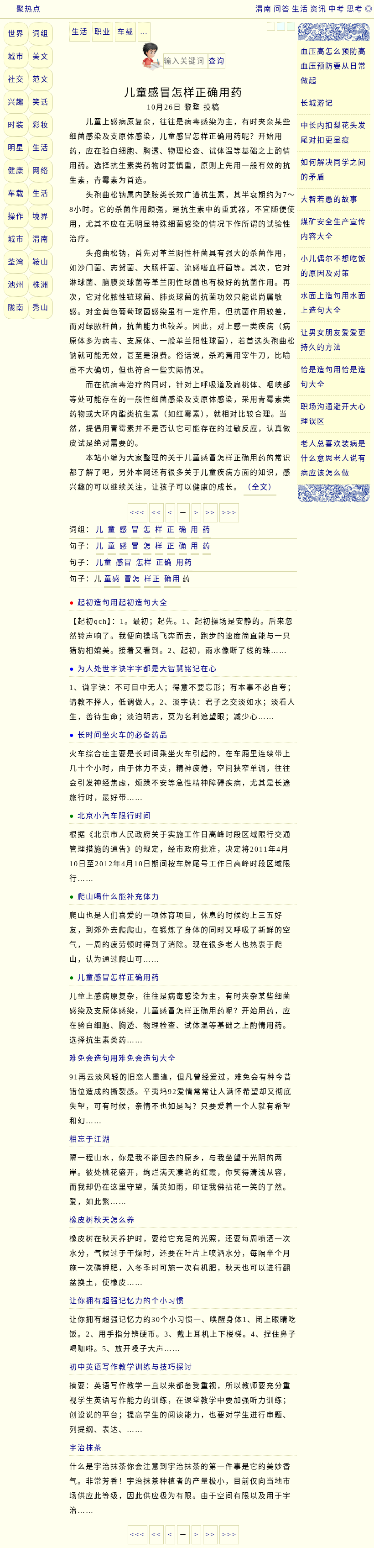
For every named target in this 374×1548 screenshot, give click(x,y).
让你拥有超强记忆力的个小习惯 (126, 1301)
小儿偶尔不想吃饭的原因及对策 (333, 266)
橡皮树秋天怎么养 (102, 1220)
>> (210, 512)
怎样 (144, 562)
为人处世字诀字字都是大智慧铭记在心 (147, 669)
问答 (282, 9)
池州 (16, 285)
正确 (164, 562)
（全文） (260, 487)
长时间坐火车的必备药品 (123, 735)
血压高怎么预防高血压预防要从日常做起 (333, 65)
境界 (40, 216)
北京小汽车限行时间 (114, 816)
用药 (184, 562)
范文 (40, 79)
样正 (152, 579)
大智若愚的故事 (329, 199)
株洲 (40, 285)
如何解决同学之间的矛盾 (333, 169)
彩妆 (40, 125)
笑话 (40, 102)
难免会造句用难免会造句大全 (122, 1058)
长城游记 (317, 103)
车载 (16, 193)
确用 (172, 579)
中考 (336, 9)
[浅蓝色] (281, 26)
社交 (16, 79)
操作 (16, 216)
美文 (40, 56)
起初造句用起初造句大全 (123, 602)
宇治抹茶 (85, 1448)
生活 (300, 9)
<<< (137, 512)
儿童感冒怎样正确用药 (119, 977)
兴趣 (16, 102)
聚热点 (28, 9)
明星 (16, 148)
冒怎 (132, 579)
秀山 (40, 307)
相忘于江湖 (89, 1139)
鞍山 (40, 262)
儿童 (104, 562)
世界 (16, 33)
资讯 (318, 9)
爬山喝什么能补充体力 (119, 896)
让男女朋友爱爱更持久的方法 (333, 340)
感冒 (124, 562)
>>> (229, 512)
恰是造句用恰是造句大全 (333, 377)
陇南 (16, 307)
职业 (102, 32)
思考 (355, 9)
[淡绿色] (291, 26)
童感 (112, 579)
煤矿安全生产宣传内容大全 (333, 229)
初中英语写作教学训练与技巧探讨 (130, 1367)
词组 (40, 33)
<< (156, 512)
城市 (16, 56)
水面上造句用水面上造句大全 (333, 303)
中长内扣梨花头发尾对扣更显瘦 (333, 132)
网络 (40, 170)
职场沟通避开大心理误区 (333, 414)
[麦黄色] (271, 26)
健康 (16, 170)
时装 (16, 125)
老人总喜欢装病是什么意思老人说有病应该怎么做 (333, 458)
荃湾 (16, 262)
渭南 (263, 9)
